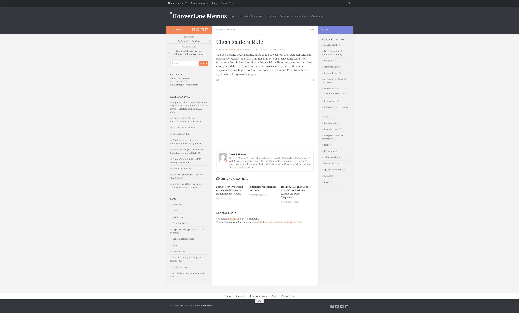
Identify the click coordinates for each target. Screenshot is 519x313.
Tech (326, 176)
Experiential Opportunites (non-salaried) (187, 231)
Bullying (328, 60)
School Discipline (332, 157)
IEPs (326, 117)
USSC (326, 182)
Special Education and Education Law (187, 275)
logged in (234, 219)
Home (171, 3)
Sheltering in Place (182, 168)
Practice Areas (198, 3)
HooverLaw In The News (336, 107)
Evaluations (330, 101)
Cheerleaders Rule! (182, 134)
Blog (214, 3)
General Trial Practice (183, 239)
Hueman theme (205, 306)
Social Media (330, 163)
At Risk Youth (330, 45)
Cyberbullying (331, 73)
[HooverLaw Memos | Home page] (198, 16)
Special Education (333, 170)
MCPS (327, 145)
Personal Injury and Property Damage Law (185, 259)
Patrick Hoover (227, 49)
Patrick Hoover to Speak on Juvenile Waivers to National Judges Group (229, 190)
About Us (182, 3)
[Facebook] (193, 29)
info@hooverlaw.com (187, 85)
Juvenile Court (331, 123)
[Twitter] (197, 29)
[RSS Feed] (202, 29)
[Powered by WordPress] (182, 306)
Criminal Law (179, 223)
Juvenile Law (179, 251)
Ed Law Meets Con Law (184, 127)
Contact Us (225, 3)
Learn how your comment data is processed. (279, 222)
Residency (329, 151)
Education (329, 89)
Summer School (226, 29)
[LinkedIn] (206, 29)
